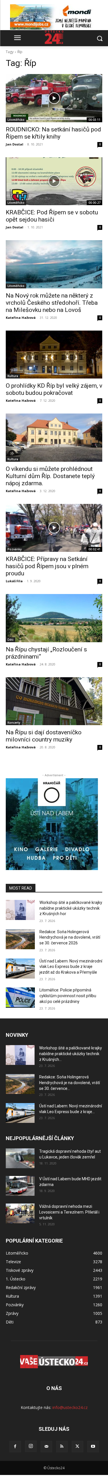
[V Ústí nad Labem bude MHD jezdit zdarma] (20, 1186)
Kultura (12, 376)
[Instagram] (31, 1446)
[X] (77, 1446)
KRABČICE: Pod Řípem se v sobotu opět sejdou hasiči (52, 216)
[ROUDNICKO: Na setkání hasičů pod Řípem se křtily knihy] (54, 98)
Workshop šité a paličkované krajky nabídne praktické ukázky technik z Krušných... (70, 1054)
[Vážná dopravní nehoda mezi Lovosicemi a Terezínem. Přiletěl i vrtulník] (20, 1213)
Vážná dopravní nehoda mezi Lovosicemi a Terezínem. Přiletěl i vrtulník (69, 1212)
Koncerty (13, 723)
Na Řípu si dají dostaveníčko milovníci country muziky (44, 736)
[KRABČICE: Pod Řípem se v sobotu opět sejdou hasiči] (54, 181)
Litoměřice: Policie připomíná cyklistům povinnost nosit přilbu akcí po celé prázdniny (67, 995)
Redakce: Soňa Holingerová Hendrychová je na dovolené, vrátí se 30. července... (69, 1083)
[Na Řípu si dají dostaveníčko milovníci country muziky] (54, 701)
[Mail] (46, 1446)
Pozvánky (14, 549)
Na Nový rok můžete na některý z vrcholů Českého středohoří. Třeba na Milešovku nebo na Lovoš (52, 302)
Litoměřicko (15, 120)
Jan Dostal (14, 144)
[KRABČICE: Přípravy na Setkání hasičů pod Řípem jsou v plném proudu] (54, 528)
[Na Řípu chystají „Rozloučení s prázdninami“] (54, 618)
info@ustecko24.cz (70, 1407)
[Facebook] (15, 1446)
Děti (10, 640)
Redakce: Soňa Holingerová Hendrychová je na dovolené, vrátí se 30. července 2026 (69, 937)
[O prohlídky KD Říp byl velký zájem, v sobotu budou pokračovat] (54, 355)
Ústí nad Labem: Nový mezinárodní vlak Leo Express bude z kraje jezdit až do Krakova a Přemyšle (70, 967)
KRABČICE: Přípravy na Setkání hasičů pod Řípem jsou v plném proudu (47, 566)
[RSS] (62, 1446)
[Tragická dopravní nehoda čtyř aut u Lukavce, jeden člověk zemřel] (20, 1158)
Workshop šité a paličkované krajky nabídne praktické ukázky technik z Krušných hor (70, 908)
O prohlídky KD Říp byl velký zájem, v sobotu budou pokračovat (54, 389)
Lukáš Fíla (14, 581)
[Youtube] (93, 1446)
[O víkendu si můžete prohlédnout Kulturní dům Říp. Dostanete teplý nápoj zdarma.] (54, 438)
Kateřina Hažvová (21, 317)
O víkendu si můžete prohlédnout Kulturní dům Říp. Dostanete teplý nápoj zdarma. (50, 476)
